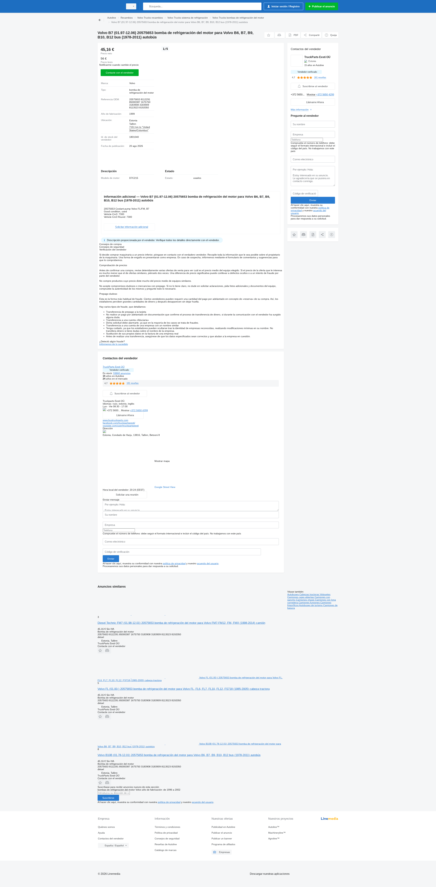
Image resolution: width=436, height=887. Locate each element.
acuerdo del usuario (208, 563)
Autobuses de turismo (311, 605)
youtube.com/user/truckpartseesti (121, 425)
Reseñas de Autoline (166, 844)
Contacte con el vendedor (120, 72)
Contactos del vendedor (111, 838)
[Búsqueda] (146, 6)
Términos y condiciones (167, 827)
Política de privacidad (166, 832)
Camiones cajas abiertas (301, 597)
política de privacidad (174, 563)
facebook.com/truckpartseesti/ (119, 423)
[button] (269, 35)
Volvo (132, 83)
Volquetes (325, 594)
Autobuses (293, 594)
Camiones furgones (309, 602)
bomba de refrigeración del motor (141, 91)
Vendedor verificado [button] (119, 370)
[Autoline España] (110, 6)
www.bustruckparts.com (115, 420)
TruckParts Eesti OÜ (113, 366)
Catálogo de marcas (165, 850)
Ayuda (101, 832)
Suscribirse (108, 797)
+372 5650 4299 (139, 410)
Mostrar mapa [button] (162, 461)
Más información (300, 109)
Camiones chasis (305, 599)
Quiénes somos (106, 827)
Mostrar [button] (125, 410)
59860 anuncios (121, 373)
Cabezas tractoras (309, 594)
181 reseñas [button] (133, 383)
